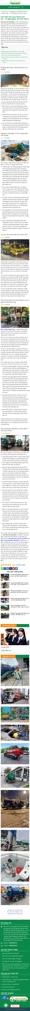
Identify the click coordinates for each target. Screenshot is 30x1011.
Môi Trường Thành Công (19, 1009)
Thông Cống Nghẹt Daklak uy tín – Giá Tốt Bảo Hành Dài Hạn (19, 599)
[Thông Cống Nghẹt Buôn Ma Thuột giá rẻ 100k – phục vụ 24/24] (5, 608)
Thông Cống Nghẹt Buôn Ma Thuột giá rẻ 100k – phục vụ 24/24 (19, 606)
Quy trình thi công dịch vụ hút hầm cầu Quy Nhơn (14, 61)
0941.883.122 (6, 650)
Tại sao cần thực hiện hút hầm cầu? (12, 55)
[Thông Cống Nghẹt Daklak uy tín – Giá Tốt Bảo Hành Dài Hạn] (5, 600)
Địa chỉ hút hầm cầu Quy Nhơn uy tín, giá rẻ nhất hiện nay (15, 58)
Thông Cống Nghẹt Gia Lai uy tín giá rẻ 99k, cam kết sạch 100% (19, 591)
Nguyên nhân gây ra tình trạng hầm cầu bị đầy (15, 53)
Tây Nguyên (11, 11)
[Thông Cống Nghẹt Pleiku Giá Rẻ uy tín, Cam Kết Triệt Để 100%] (5, 577)
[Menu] (22, 7)
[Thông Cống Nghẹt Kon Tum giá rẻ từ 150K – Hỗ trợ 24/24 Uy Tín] (5, 585)
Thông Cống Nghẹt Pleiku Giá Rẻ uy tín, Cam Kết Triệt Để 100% (19, 575)
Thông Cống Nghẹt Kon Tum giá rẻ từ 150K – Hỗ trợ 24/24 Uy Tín (19, 583)
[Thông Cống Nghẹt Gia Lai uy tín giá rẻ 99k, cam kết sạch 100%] (5, 593)
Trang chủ (4, 11)
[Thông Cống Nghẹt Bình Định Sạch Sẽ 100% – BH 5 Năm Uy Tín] (5, 615)
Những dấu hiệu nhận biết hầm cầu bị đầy (13, 51)
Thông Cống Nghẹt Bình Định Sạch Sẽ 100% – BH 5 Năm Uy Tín (19, 613)
